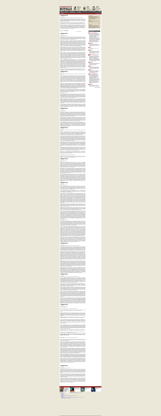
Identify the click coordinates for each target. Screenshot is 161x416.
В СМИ (90, 47)
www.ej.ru (62, 11)
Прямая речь (91, 84)
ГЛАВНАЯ (66, 11)
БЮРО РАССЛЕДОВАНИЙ (92, 11)
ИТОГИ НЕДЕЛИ (79, 11)
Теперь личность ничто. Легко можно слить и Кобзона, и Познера (69, 397)
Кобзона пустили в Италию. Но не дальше (66, 395)
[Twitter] (65, 30)
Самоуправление (72, 12)
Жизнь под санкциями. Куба (93, 32)
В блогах (90, 69)
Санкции (62, 13)
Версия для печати (79, 31)
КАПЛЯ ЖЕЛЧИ (85, 11)
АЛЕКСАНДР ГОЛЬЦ (95, 33)
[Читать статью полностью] (94, 18)
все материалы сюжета (97, 87)
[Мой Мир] (67, 30)
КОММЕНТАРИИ (72, 11)
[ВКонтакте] (64, 30)
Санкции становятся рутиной (73, 392)
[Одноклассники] (66, 30)
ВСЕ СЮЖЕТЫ (79, 12)
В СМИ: (90, 20)
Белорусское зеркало (64, 12)
